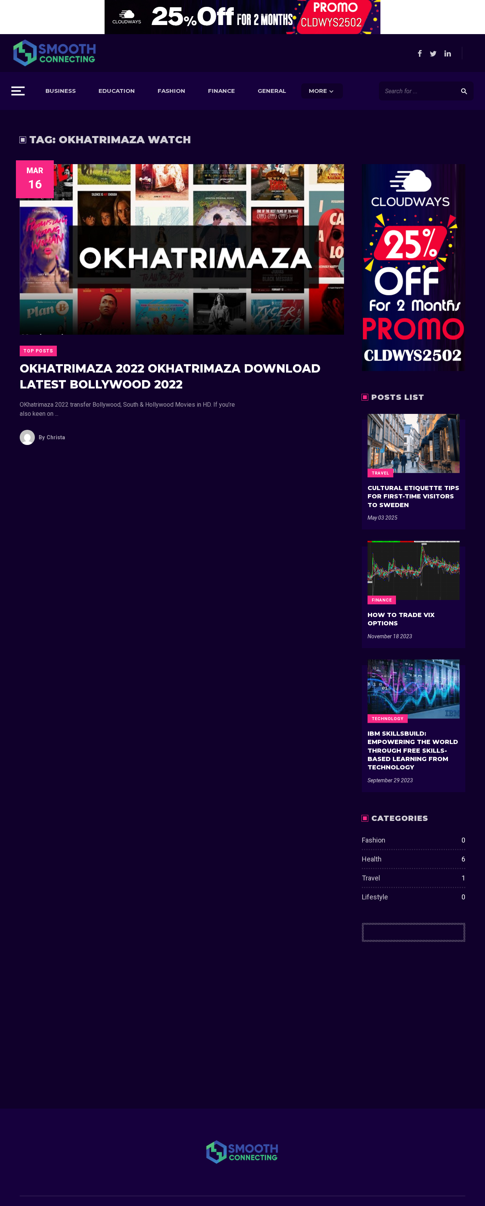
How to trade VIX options (401, 619)
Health (413, 859)
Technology (388, 718)
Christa (52, 437)
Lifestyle (413, 897)
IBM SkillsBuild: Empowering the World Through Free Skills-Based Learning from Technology (413, 750)
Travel (380, 472)
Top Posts (38, 351)
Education (117, 90)
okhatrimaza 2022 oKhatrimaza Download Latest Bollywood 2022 (170, 377)
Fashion (171, 90)
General (272, 90)
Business (60, 90)
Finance (221, 90)
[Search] (464, 90)
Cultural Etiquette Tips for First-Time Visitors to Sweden (413, 496)
